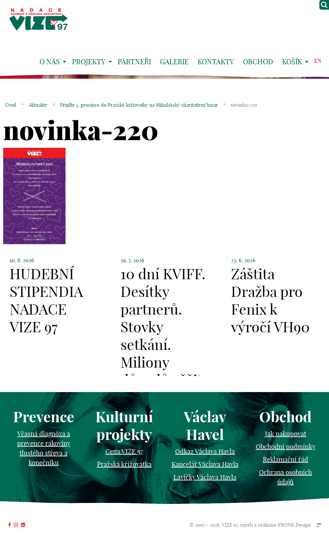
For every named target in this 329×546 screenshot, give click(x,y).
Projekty (88, 61)
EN (317, 60)
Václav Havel (205, 426)
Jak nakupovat (285, 434)
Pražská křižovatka (124, 464)
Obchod (258, 61)
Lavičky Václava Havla (204, 477)
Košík (292, 61)
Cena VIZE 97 (124, 451)
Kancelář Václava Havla (205, 464)
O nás (50, 61)
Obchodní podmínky (286, 447)
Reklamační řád (285, 459)
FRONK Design (294, 525)
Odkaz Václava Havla (205, 451)
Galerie (174, 61)
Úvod (10, 105)
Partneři (134, 61)
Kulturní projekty (124, 426)
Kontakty (216, 61)
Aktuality (38, 105)
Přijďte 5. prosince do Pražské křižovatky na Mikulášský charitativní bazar (139, 105)
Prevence (43, 417)
